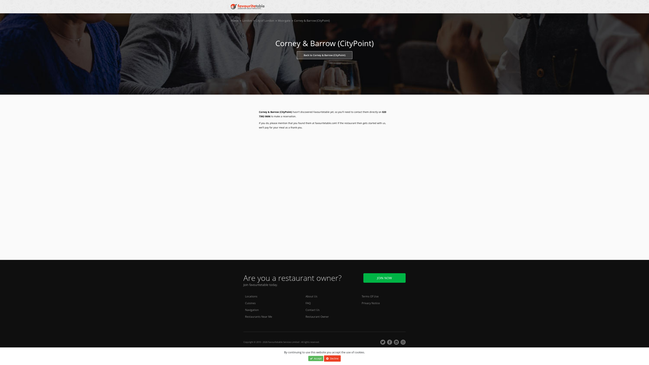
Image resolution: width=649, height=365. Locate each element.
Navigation (252, 310)
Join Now (384, 278)
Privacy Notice (371, 303)
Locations (251, 296)
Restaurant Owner (317, 317)
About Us (311, 296)
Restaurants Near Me (258, 317)
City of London (265, 20)
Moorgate (284, 20)
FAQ (308, 303)
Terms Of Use (370, 296)
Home (234, 20)
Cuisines (250, 303)
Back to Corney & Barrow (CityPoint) (324, 55)
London (247, 20)
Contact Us (313, 310)
